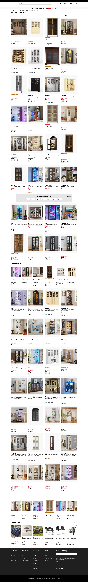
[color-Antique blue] (31, 43)
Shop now (54, 8)
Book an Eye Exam (35, 568)
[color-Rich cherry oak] (14, 43)
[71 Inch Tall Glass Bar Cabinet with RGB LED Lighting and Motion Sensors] (19, 297)
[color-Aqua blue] (13, 72)
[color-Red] (37, 544)
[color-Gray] (32, 101)
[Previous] (45, 27)
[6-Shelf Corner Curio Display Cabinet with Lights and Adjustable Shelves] (69, 297)
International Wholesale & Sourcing (49, 558)
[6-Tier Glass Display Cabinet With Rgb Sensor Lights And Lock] (35, 174)
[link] (19, 41)
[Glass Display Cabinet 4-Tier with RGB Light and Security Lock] (69, 472)
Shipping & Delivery (13, 560)
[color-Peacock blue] (35, 544)
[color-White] (28, 72)
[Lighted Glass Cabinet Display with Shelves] (69, 174)
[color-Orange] (31, 460)
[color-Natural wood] (30, 460)
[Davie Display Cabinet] (52, 27)
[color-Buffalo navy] (73, 544)
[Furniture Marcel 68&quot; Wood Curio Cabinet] (52, 114)
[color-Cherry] (62, 283)
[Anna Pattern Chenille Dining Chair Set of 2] (27, 531)
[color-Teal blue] (34, 43)
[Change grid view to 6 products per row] (66, 15)
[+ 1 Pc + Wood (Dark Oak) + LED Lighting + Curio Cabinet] (69, 212)
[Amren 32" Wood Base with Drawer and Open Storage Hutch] (50, 272)
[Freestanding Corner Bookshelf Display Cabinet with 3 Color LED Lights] (61, 506)
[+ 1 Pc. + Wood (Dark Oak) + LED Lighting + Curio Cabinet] (35, 114)
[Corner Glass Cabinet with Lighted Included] (52, 442)
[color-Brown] (62, 162)
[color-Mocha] (31, 101)
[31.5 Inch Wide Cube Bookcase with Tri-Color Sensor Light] (69, 385)
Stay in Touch (35, 563)
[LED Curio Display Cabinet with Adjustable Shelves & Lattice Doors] (35, 385)
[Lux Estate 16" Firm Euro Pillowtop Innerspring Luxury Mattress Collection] (16, 531)
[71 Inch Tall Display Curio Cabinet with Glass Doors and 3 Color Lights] (35, 356)
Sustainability (46, 565)
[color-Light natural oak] (63, 72)
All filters (69, 196)
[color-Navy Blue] (32, 43)
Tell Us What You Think (36, 570)
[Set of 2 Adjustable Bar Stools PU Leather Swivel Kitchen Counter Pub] (61, 531)
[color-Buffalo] (70, 544)
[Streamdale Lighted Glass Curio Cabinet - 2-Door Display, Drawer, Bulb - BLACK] (35, 243)
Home (13, 10)
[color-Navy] (51, 102)
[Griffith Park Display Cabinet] (19, 243)
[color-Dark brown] (32, 460)
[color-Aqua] (30, 43)
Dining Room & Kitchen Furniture (26, 10)
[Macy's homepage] (11, 10)
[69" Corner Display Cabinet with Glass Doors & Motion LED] (38, 272)
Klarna (12, 553)
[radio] (11, 43)
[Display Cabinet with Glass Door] (69, 114)
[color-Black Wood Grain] (28, 192)
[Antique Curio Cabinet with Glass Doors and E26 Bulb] (52, 327)
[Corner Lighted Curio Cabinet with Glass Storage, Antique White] (35, 472)
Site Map (46, 563)
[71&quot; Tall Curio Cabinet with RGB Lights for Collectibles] (52, 212)
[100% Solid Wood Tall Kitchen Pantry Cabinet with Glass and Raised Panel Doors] (52, 297)
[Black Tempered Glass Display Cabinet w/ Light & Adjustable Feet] (19, 415)
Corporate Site (46, 555)
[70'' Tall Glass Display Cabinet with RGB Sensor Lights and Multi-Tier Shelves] (19, 114)
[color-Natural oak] (11, 43)
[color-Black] (28, 101)
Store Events (35, 565)
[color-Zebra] (24, 544)
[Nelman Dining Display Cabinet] (52, 56)
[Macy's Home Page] (14, 4)
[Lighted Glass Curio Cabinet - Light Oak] (69, 356)
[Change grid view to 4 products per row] (65, 15)
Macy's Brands (35, 558)
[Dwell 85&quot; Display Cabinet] (19, 84)
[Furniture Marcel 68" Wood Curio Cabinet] (50, 506)
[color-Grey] (65, 490)
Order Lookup (13, 555)
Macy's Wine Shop (35, 560)
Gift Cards (23, 555)
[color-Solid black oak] (13, 283)
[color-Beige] (28, 460)
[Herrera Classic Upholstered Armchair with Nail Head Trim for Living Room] (72, 531)
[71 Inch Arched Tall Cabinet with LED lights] (69, 56)
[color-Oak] (59, 283)
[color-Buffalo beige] (72, 544)
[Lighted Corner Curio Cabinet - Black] (27, 272)
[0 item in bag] (76, 4)
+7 (35, 43)
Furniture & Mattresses (18, 10)
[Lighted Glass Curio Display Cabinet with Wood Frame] (52, 243)
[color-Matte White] (31, 192)
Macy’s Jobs (46, 560)
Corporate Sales (47, 553)
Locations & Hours (35, 553)
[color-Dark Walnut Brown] (11, 131)
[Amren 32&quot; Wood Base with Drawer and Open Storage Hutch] (69, 143)
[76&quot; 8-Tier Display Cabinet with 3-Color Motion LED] (19, 212)
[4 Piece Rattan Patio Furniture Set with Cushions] (38, 531)
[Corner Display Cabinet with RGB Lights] (16, 272)
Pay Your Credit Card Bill (25, 560)
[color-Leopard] (22, 544)
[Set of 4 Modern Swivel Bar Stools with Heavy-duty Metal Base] (50, 531)
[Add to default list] (20, 266)
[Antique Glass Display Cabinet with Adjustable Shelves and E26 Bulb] (52, 174)
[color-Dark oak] (60, 283)
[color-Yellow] (28, 43)
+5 (74, 544)
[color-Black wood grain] (62, 72)
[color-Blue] (69, 544)
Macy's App (34, 555)
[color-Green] (51, 402)
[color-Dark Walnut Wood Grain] (30, 192)
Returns (12, 558)
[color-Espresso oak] (13, 43)
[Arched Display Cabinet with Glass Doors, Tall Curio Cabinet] (35, 415)
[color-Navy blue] (16, 72)
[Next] (25, 27)
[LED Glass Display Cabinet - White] (52, 415)
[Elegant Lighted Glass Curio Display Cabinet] (69, 243)
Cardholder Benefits (24, 553)
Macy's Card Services (25, 558)
